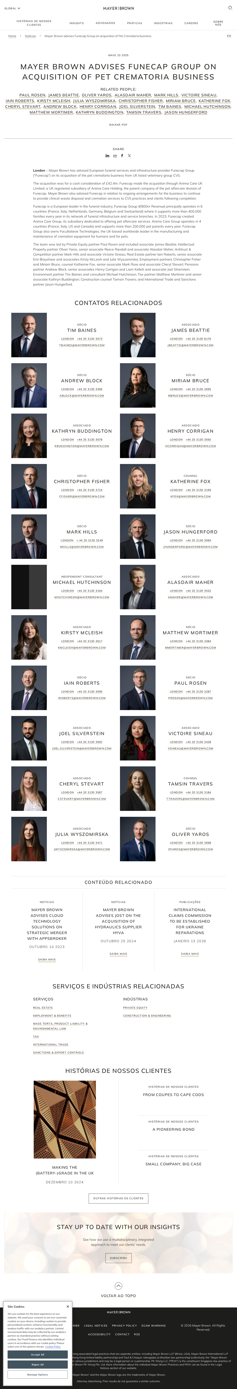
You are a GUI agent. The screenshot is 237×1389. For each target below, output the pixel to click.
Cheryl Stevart (22, 106)
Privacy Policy (124, 1325)
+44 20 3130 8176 (198, 338)
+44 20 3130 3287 (198, 691)
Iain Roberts (20, 100)
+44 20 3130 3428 (198, 742)
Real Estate (43, 1007)
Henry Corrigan (98, 106)
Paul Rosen (32, 95)
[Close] (68, 1306)
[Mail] (115, 156)
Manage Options (37, 1374)
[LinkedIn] (107, 157)
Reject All (38, 1364)
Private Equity (135, 1007)
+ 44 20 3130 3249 (89, 540)
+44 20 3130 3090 (90, 691)
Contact (122, 1334)
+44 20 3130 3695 (198, 389)
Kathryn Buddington (99, 112)
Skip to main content (18, 2)
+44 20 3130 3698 (198, 842)
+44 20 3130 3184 (198, 792)
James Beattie (63, 95)
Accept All (37, 1354)
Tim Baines (169, 106)
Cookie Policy (53, 1346)
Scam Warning (153, 1325)
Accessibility (99, 1334)
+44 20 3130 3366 (90, 389)
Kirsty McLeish (53, 100)
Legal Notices (95, 1325)
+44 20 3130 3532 (198, 590)
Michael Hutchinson (207, 106)
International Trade (51, 1044)
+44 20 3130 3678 (90, 439)
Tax (36, 1036)
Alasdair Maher (133, 95)
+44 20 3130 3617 (90, 641)
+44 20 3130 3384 (198, 641)
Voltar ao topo (118, 1295)
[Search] (230, 8)
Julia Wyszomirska (94, 100)
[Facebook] (122, 157)
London (67, 338)
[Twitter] (129, 157)
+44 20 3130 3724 (90, 490)
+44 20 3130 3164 (90, 590)
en (229, 35)
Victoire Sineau (198, 95)
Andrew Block (59, 106)
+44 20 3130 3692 (90, 742)
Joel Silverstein (137, 106)
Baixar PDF (118, 124)
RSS (137, 1334)
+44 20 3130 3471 (90, 842)
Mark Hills (166, 95)
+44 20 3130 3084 (198, 540)
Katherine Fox (214, 100)
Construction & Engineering (147, 1015)
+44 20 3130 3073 (90, 338)
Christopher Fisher (141, 100)
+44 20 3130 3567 (90, 792)
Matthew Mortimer (51, 112)
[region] (37, 1343)
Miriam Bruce (181, 100)
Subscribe (118, 1258)
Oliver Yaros (96, 95)
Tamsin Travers (143, 112)
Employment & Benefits (52, 1015)
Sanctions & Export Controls (58, 1052)
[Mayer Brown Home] (119, 8)
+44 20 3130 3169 (198, 490)
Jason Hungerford (185, 112)
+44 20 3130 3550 (198, 439)
